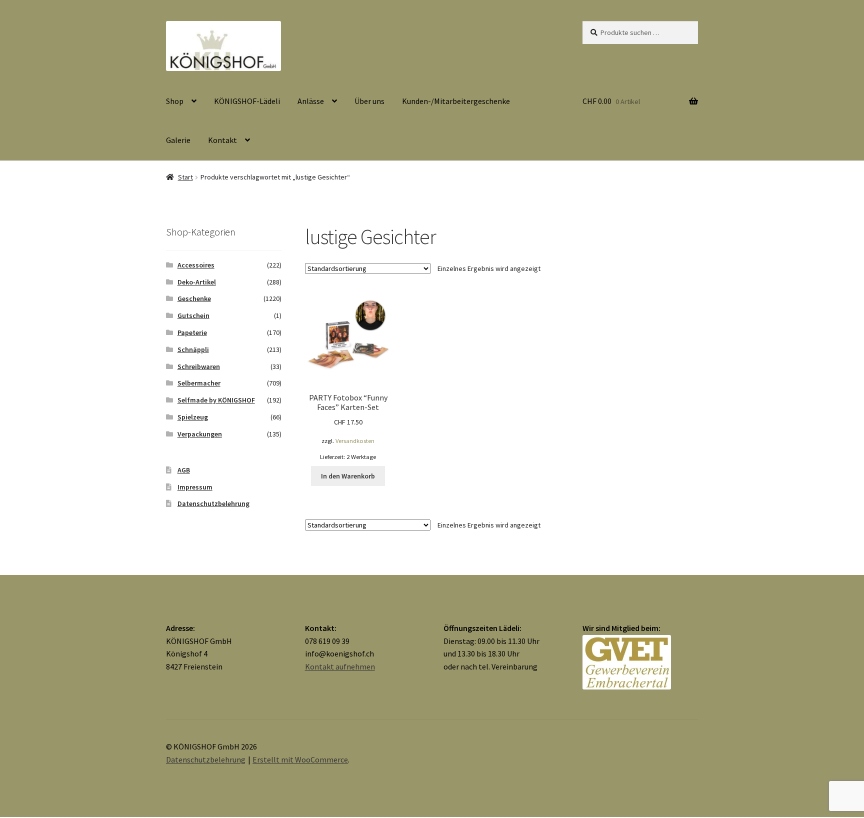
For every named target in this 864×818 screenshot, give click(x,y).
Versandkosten (355, 440)
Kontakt (222, 140)
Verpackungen (200, 434)
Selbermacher (199, 383)
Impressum (195, 487)
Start (185, 177)
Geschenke (194, 298)
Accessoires (196, 265)
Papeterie (192, 332)
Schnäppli (193, 349)
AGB (184, 470)
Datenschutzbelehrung (214, 503)
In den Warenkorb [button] (348, 476)
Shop (175, 101)
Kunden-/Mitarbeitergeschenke (456, 101)
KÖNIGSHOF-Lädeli (247, 101)
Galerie (178, 140)
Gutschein (194, 315)
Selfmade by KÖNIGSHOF (216, 400)
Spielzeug (193, 417)
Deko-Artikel (197, 282)
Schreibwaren (199, 366)
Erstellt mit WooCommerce (300, 759)
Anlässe (311, 101)
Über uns (369, 101)
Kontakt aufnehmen (340, 667)
